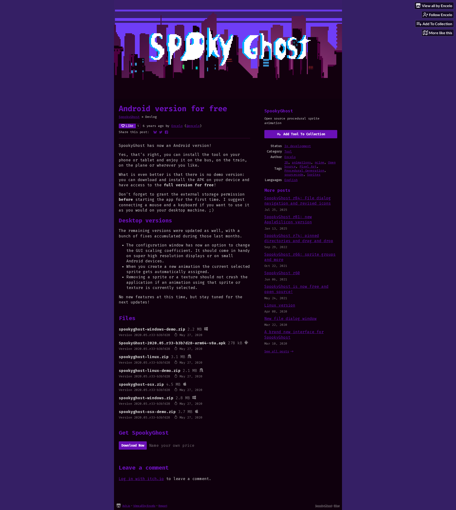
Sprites (313, 175)
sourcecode (293, 175)
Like (129, 126)
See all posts (276, 351)
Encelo (177, 126)
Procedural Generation (304, 170)
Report (162, 505)
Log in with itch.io (141, 478)
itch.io (126, 505)
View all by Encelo (144, 505)
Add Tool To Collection (304, 134)
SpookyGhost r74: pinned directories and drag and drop (298, 238)
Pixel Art (308, 166)
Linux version (279, 305)
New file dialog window (290, 318)
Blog (337, 505)
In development (297, 146)
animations (301, 162)
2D (286, 162)
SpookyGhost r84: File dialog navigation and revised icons (297, 201)
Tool (288, 151)
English (291, 180)
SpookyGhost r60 (282, 272)
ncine (319, 162)
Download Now (132, 445)
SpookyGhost (129, 117)
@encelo (193, 126)
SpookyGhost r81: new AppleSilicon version (288, 219)
